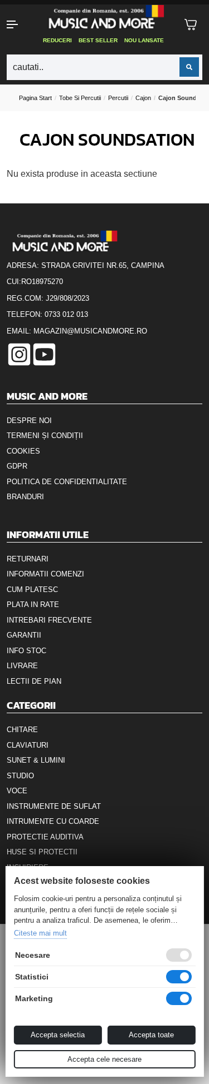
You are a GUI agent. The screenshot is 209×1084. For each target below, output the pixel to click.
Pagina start (35, 98)
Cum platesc (32, 589)
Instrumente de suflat (54, 806)
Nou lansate (144, 40)
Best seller (98, 40)
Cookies (23, 451)
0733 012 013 (66, 314)
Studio (20, 776)
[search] (189, 67)
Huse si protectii (42, 852)
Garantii (24, 635)
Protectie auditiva (45, 837)
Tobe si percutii (80, 98)
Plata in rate (33, 604)
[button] (17, 24)
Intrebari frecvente (49, 620)
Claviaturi (27, 745)
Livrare (22, 666)
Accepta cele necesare (104, 1059)
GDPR (17, 466)
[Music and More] (104, 16)
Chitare (22, 729)
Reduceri (57, 40)
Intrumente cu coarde (53, 821)
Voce (17, 791)
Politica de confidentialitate (67, 482)
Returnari (27, 559)
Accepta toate (151, 1035)
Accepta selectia (58, 1035)
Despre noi (29, 420)
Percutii (118, 98)
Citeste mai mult (39, 933)
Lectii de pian (34, 681)
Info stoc (26, 651)
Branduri (25, 497)
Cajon (143, 98)
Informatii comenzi (45, 574)
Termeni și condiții (45, 435)
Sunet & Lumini (36, 760)
